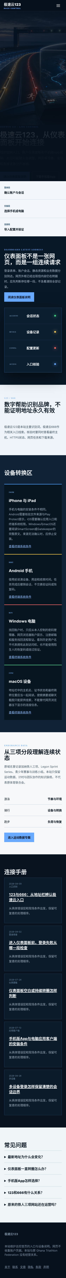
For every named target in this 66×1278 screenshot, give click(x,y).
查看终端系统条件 (20, 546)
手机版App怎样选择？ (24, 1181)
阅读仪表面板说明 (19, 297)
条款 (38, 1267)
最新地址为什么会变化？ (26, 1157)
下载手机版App (45, 176)
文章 (23, 1267)
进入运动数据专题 (19, 837)
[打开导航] (58, 5)
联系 (15, 1267)
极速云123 (12, 5)
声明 (46, 1267)
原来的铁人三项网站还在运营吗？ (33, 1205)
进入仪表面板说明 (15, 176)
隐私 (30, 1267)
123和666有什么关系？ (26, 1193)
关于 (7, 1267)
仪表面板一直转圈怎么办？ (28, 1169)
